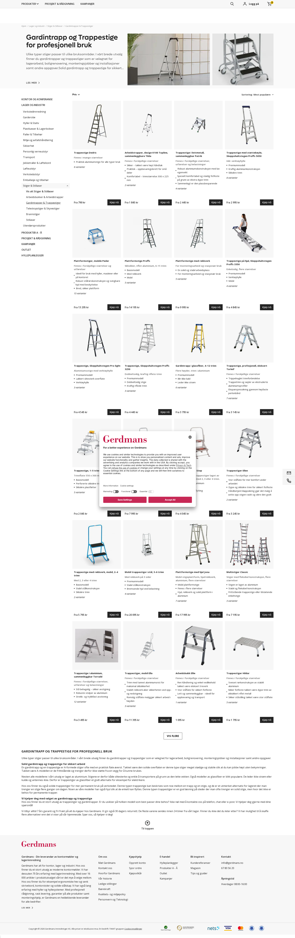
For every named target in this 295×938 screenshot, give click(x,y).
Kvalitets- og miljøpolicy (112, 894)
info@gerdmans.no (232, 863)
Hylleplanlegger (33, 255)
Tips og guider (199, 873)
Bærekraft (104, 889)
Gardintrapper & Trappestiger (43, 202)
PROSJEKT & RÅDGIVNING (59, 4)
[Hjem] (39, 847)
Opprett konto (137, 863)
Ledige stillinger (107, 883)
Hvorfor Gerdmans (109, 873)
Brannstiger (33, 214)
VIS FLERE (173, 736)
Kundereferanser (200, 863)
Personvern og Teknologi (113, 899)
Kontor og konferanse (37, 99)
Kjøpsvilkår (135, 873)
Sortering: (247, 94)
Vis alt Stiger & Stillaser (40, 191)
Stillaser (30, 220)
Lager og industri (33, 105)
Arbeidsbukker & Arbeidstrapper (44, 197)
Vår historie (105, 878)
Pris (74, 94)
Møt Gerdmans (107, 863)
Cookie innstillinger (133, 928)
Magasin (196, 868)
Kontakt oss (105, 868)
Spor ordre (135, 868)
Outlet (26, 249)
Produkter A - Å (32, 232)
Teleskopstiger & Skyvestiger (43, 208)
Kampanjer (87, 4)
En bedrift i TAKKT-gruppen (111, 928)
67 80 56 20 (227, 868)
